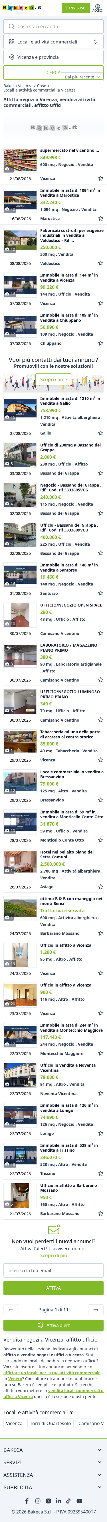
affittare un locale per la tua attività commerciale (51, 1372)
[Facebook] (28, 1501)
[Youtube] (79, 1501)
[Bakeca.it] (29, 8)
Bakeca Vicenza (18, 86)
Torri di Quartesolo (50, 1423)
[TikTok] (69, 1501)
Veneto (15, 1378)
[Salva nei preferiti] (101, 178)
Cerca (53, 72)
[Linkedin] (59, 1501)
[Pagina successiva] (96, 1309)
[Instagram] (38, 1501)
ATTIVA (53, 1288)
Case (41, 86)
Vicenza (14, 1423)
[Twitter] (48, 1501)
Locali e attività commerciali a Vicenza (39, 90)
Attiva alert (58, 1325)
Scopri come (53, 379)
